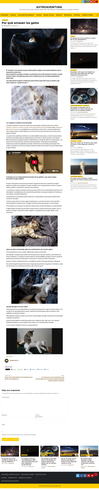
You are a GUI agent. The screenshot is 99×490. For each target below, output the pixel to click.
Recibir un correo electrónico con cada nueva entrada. (19, 434)
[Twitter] (82, 1)
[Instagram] (88, 1)
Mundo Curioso (49, 15)
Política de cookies (40, 474)
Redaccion (15, 26)
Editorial (59, 15)
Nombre (5, 415)
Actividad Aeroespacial (26, 15)
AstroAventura (49, 7)
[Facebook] (85, 1)
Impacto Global (87, 15)
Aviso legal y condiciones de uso (10, 474)
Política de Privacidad (27, 474)
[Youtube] (91, 1)
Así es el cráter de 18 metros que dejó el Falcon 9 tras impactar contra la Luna (83, 144)
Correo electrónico (38, 416)
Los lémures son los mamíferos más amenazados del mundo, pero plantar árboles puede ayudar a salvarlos (50, 378)
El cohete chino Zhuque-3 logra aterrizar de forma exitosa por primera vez (83, 180)
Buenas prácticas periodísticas (10, 481)
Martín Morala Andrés (82, 112)
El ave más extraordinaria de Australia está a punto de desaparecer (19, 377)
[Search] (97, 15)
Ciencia (38, 15)
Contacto (4, 477)
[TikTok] (96, 1)
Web (3, 424)
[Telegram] (94, 1)
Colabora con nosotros (24, 477)
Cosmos (13, 15)
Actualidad (4, 15)
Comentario (6, 397)
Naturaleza (68, 15)
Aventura (77, 15)
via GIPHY (9, 356)
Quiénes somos (12, 477)
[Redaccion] (6, 360)
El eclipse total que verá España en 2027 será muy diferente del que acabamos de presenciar (82, 73)
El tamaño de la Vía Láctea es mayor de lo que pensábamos (83, 38)
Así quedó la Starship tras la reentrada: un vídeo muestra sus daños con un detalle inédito (81, 109)
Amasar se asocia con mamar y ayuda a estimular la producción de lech (26, 127)
